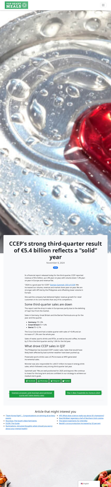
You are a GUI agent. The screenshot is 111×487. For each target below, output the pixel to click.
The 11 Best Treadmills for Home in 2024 (83, 393)
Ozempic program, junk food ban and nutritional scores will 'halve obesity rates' (32, 394)
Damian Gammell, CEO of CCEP (62, 285)
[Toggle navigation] (103, 5)
